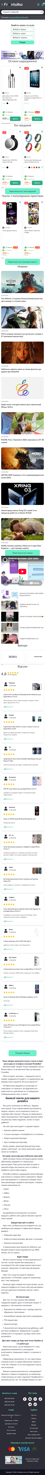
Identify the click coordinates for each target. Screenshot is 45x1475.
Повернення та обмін (11, 1420)
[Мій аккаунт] (38, 4)
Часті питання (11, 1430)
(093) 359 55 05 (9, 1405)
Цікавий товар (11, 1433)
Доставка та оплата (11, 1424)
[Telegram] (30, 1404)
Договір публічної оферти (34, 1438)
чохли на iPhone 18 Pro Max (18, 17)
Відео (34, 1421)
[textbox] (22, 29)
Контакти (11, 1427)
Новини (33, 1418)
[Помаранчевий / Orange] (34, 167)
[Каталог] (2, 4)
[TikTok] (40, 1399)
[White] (10, 167)
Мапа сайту (34, 1431)
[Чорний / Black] (29, 167)
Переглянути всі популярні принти (22, 262)
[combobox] (22, 29)
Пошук (23, 42)
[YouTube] (30, 1399)
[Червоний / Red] (37, 167)
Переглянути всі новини (22, 553)
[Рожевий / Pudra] (32, 167)
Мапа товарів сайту (34, 1435)
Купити (15, 119)
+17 (42, 167)
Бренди (33, 1425)
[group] (12, 656)
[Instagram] (35, 1399)
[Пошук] (42, 12)
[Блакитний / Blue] (39, 167)
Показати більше (22, 1053)
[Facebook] (25, 1399)
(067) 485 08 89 (9, 1398)
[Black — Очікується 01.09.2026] (7, 167)
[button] (26, 57)
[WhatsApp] (35, 1404)
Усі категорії (34, 1428)
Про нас (33, 1415)
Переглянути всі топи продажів (22, 191)
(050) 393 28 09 (9, 1402)
